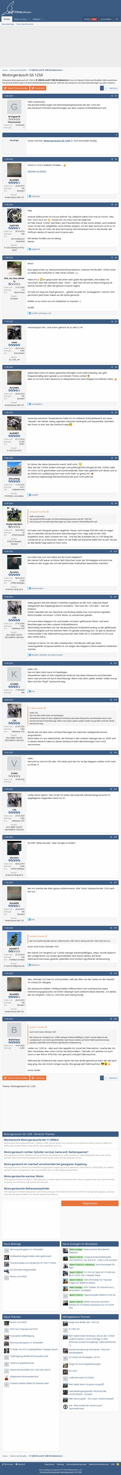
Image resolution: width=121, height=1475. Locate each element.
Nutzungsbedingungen (76, 1464)
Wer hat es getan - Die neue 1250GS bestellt (91, 1398)
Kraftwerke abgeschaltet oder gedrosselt (30, 1256)
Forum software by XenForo (60, 1470)
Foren (7, 19)
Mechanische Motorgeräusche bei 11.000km (31, 1140)
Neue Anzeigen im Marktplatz (80, 1244)
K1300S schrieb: (36, 708)
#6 (116, 367)
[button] (29, 19)
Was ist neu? (20, 19)
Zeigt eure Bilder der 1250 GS (84, 1322)
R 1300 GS (74, 1328)
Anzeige (14, 140)
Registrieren (90, 1203)
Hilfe (113, 1464)
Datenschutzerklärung (98, 1464)
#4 (116, 257)
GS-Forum (8, 1464)
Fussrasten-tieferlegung (22, 1335)
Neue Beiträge (7, 24)
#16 (115, 837)
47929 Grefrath (18, 535)
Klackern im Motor (37, 171)
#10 (115, 551)
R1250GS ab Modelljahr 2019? (84, 1357)
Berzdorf (20, 191)
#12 (115, 663)
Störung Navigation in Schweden (26, 1249)
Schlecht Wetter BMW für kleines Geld (29, 1383)
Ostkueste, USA (18, 628)
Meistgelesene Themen (76, 1316)
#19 (115, 973)
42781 (21, 444)
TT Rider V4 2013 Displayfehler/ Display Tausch (34, 1349)
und (41, 313)
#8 (116, 458)
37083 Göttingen (17, 583)
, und (47, 655)
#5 (116, 321)
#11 (115, 597)
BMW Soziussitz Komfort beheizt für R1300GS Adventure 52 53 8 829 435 (91, 1304)
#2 (116, 159)
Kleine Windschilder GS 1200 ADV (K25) (30, 1369)
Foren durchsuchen (24, 24)
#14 (115, 752)
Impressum (50, 1464)
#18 (115, 928)
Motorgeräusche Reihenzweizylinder (27, 1188)
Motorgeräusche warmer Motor (24, 1176)
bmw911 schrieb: (37, 1027)
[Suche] (117, 19)
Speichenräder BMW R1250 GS (93, 1294)
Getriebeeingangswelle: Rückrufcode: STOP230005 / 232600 (88, 1393)
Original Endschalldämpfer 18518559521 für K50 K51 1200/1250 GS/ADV (93, 1258)
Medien (36, 19)
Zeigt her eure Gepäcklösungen (85, 1363)
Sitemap (60, 1464)
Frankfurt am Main (16, 959)
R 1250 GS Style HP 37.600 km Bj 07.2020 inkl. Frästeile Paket (92, 1274)
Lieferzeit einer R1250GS (81, 1377)
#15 (115, 789)
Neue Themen (12, 1316)
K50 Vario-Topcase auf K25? (24, 1328)
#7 (116, 412)
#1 (116, 96)
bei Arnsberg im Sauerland (17, 240)
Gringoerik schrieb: (38, 511)
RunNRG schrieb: (37, 936)
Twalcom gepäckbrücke (22, 1362)
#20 (115, 1019)
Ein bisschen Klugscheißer (23, 1269)
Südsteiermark (18, 489)
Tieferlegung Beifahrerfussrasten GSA (29, 1356)
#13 (115, 700)
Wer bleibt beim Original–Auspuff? (86, 1384)
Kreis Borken (19, 353)
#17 (115, 882)
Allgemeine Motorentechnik (24, 1376)
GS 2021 (73, 1370)
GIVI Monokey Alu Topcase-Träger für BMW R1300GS (90, 1281)
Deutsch (21, 1464)
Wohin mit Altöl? (18, 1276)
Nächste (112, 88)
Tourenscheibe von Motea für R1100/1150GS (33, 1262)
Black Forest (19, 292)
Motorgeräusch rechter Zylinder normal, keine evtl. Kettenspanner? (46, 1152)
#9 (116, 503)
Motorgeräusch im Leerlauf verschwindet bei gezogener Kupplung (45, 1164)
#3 (116, 204)
